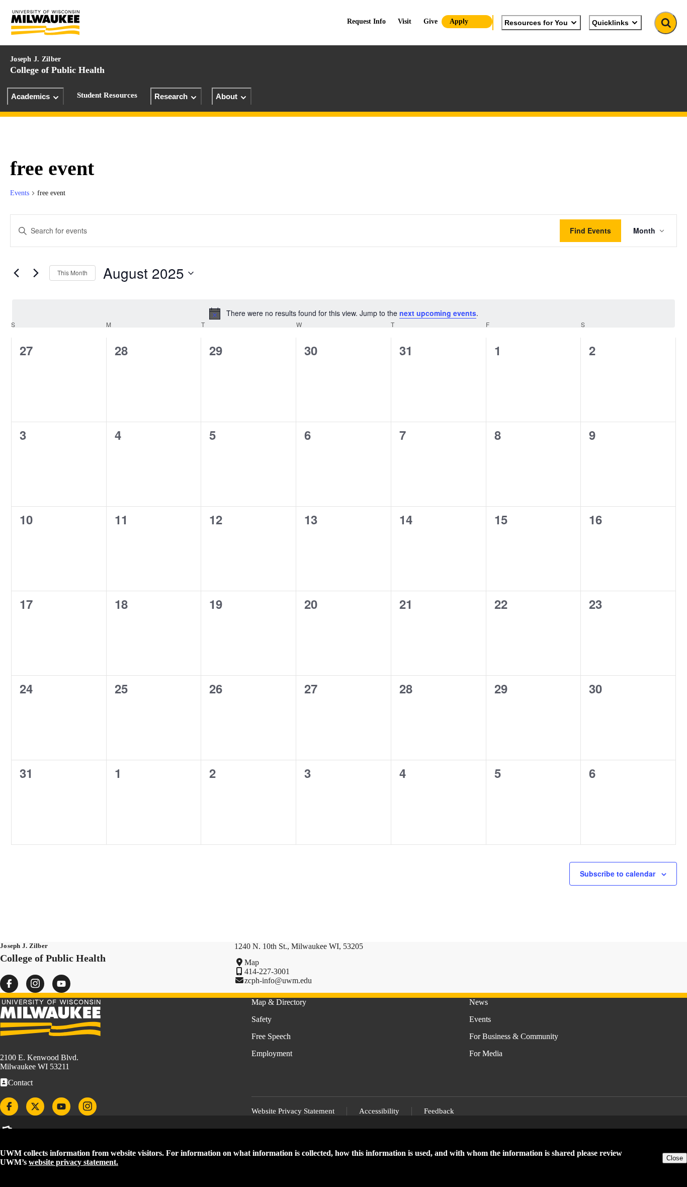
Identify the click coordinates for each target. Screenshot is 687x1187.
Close (674, 1158)
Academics (30, 96)
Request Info (366, 21)
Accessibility (379, 1111)
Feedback (439, 1111)
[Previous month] (16, 273)
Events (19, 193)
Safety (261, 1019)
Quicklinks (610, 23)
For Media (485, 1053)
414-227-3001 (267, 971)
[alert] (343, 313)
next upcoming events (437, 313)
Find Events (590, 230)
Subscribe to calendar (617, 873)
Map (251, 962)
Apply (459, 21)
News (478, 1002)
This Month (72, 272)
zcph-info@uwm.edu (278, 980)
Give (430, 21)
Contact (20, 1082)
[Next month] (36, 273)
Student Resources (107, 95)
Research (171, 96)
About (226, 96)
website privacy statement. (73, 1162)
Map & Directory (278, 1002)
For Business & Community (513, 1036)
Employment (271, 1053)
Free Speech (271, 1036)
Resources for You (536, 23)
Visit (404, 21)
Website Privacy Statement (292, 1111)
